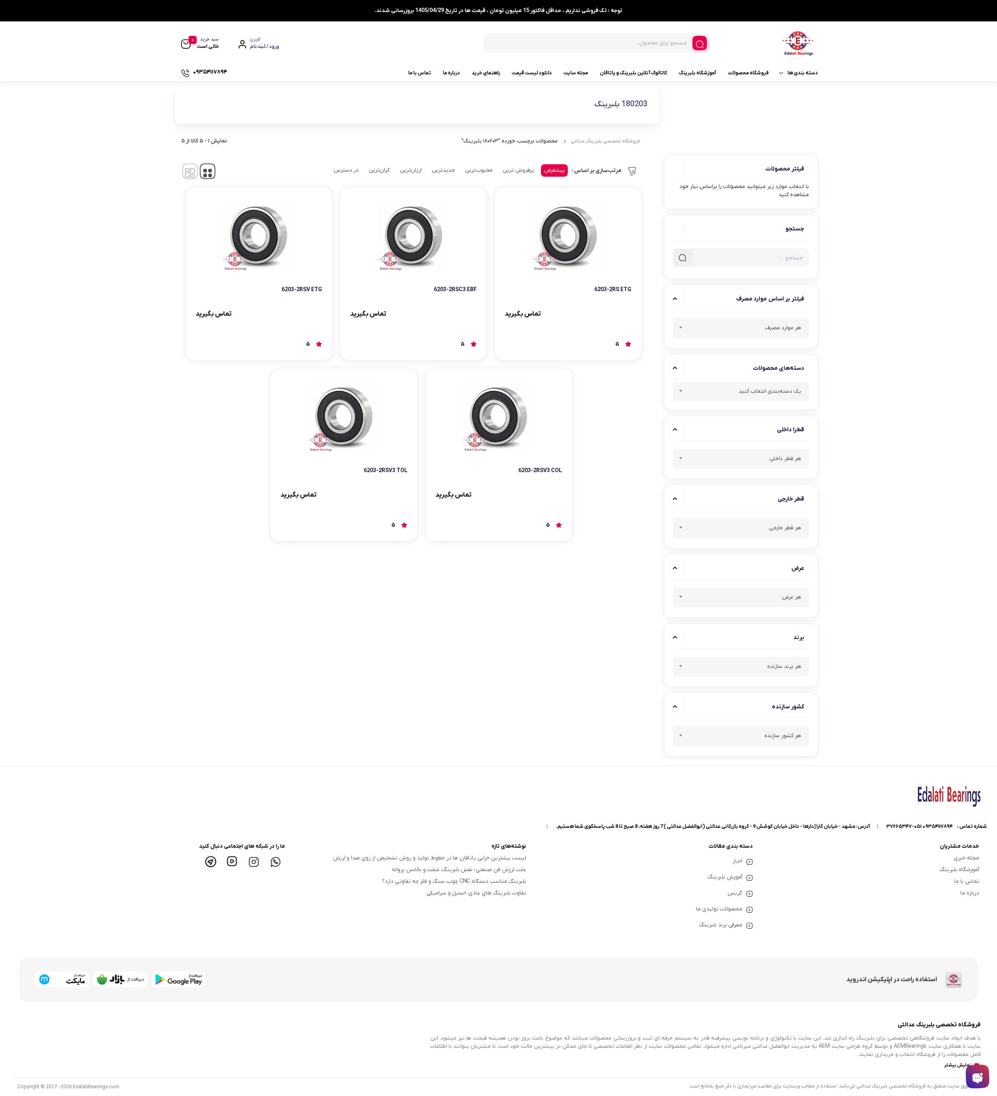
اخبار (737, 861)
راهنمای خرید (486, 73)
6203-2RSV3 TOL (385, 470)
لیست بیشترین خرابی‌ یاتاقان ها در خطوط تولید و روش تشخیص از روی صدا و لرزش (430, 858)
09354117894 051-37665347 (919, 826)
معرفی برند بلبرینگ (720, 925)
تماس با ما (419, 73)
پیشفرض (554, 170)
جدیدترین (443, 170)
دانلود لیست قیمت (532, 73)
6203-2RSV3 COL (540, 470)
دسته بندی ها (802, 73)
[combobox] (741, 328)
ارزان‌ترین (411, 170)
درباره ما (451, 73)
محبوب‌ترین (479, 170)
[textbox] (741, 329)
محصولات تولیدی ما (719, 909)
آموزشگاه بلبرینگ (697, 73)
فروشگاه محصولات (748, 73)
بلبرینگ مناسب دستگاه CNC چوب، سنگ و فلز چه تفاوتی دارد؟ (454, 881)
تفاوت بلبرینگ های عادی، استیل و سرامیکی (476, 893)
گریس (734, 893)
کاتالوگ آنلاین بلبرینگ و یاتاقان (633, 73)
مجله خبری (966, 858)
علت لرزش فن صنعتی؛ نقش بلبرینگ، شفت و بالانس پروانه (459, 869)
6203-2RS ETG (612, 289)
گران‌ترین (379, 170)
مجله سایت (576, 73)
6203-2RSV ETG (302, 289)
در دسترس (346, 170)
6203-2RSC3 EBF (455, 289)
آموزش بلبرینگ (725, 877)
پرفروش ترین (518, 170)
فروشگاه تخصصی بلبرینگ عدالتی (605, 141)
